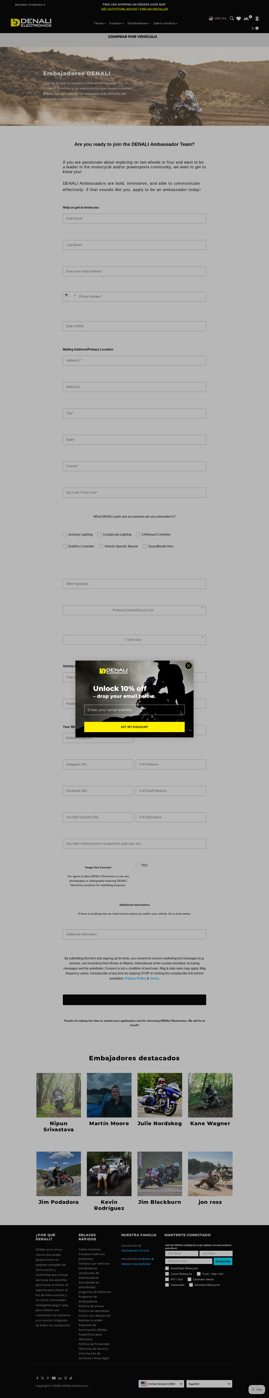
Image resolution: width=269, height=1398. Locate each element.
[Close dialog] (188, 665)
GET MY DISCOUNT (134, 727)
